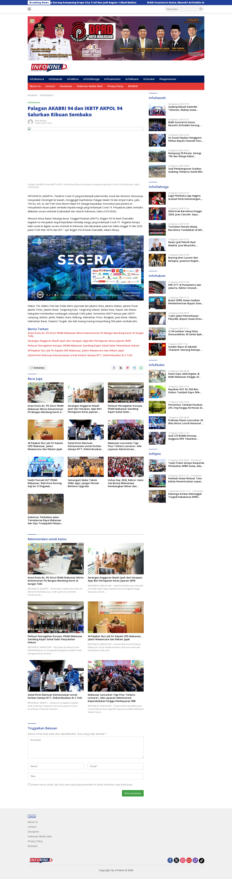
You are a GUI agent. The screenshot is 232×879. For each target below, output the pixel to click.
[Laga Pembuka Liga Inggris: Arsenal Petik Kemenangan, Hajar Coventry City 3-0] (157, 198)
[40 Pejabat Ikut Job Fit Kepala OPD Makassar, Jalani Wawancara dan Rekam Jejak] (46, 430)
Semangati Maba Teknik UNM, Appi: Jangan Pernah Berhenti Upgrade (83, 483)
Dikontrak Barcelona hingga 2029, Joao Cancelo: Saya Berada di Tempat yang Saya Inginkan (185, 213)
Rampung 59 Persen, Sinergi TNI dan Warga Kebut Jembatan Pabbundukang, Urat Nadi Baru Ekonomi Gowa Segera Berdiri (184, 155)
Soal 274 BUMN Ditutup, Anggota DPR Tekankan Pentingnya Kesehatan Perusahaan (182, 437)
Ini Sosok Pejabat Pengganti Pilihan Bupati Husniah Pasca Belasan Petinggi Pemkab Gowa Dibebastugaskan (185, 139)
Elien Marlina (41, 120)
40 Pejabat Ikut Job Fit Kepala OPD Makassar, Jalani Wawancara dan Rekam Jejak (76, 350)
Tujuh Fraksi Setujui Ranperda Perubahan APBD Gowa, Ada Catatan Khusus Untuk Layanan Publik (186, 464)
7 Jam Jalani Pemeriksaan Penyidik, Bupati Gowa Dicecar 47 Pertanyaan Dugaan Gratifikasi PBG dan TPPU (186, 317)
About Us (35, 86)
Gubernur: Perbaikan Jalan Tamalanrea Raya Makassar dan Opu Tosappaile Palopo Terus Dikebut (44, 520)
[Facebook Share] (114, 367)
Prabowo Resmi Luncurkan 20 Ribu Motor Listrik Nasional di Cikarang (186, 422)
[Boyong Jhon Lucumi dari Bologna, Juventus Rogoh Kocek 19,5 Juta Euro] (157, 260)
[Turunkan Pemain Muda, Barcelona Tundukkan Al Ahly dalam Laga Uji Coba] (157, 229)
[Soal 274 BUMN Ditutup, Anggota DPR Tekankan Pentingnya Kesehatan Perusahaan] (157, 438)
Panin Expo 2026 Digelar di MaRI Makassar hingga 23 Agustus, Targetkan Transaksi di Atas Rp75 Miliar (185, 375)
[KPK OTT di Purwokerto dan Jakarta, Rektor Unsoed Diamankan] (157, 287)
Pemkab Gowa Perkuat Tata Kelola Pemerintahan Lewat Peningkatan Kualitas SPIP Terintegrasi (185, 480)
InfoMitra (73, 79)
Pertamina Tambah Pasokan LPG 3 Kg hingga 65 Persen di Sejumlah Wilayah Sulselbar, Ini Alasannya (185, 406)
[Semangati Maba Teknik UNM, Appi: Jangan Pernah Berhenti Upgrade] (86, 467)
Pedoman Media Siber (90, 86)
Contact (50, 86)
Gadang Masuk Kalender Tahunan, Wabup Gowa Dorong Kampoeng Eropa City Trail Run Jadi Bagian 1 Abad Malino (186, 108)
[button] (201, 9)
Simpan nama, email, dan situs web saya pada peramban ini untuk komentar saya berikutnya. (82, 784)
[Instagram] (182, 861)
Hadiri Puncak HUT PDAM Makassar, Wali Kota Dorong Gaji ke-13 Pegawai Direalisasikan (45, 483)
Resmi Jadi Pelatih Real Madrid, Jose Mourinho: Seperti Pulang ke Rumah (183, 244)
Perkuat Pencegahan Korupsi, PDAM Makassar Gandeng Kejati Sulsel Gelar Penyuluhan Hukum (83, 345)
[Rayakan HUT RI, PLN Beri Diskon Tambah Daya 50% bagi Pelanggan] (157, 391)
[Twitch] (195, 861)
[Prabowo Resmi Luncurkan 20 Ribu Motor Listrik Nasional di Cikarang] (157, 422)
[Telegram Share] (134, 367)
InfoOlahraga (91, 79)
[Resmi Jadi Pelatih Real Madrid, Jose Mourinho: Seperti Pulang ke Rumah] (157, 244)
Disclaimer (66, 86)
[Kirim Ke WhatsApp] (141, 367)
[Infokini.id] (52, 67)
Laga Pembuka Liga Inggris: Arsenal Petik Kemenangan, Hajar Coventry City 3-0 (184, 197)
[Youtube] (189, 861)
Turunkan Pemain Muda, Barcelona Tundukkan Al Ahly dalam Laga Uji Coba (185, 228)
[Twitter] (176, 861)
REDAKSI (133, 86)
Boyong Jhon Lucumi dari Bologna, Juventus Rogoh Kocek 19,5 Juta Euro (183, 259)
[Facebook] (170, 861)
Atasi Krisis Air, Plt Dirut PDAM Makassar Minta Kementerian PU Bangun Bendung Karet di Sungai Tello (86, 334)
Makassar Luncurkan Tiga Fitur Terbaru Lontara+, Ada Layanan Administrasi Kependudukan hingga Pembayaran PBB (124, 446)
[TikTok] (201, 860)
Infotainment (112, 79)
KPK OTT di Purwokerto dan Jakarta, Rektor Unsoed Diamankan (184, 286)
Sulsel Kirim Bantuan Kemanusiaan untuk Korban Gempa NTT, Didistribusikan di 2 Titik (80, 355)
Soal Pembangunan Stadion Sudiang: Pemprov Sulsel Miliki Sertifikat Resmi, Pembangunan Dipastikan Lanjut (186, 170)
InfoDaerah (55, 79)
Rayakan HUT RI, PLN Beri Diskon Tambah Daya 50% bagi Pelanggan (184, 391)
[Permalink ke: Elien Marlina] (30, 121)
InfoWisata (132, 79)
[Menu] (30, 9)
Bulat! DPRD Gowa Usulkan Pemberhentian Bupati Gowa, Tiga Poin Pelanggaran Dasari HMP (186, 302)
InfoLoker (149, 79)
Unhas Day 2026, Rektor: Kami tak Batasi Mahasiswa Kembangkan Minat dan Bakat (126, 483)
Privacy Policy (115, 86)
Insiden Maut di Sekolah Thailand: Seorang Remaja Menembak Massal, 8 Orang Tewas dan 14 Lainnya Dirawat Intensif (184, 348)
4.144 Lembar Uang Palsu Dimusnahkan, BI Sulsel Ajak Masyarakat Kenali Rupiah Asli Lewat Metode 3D (185, 333)
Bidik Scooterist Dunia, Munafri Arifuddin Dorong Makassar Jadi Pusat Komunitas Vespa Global (160, 2)
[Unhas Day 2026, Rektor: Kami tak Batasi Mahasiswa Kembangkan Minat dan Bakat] (126, 467)
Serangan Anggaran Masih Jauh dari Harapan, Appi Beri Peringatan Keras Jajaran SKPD (79, 340)
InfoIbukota (37, 79)
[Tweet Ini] (120, 367)
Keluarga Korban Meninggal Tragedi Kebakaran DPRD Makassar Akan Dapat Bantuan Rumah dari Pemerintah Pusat (185, 495)
